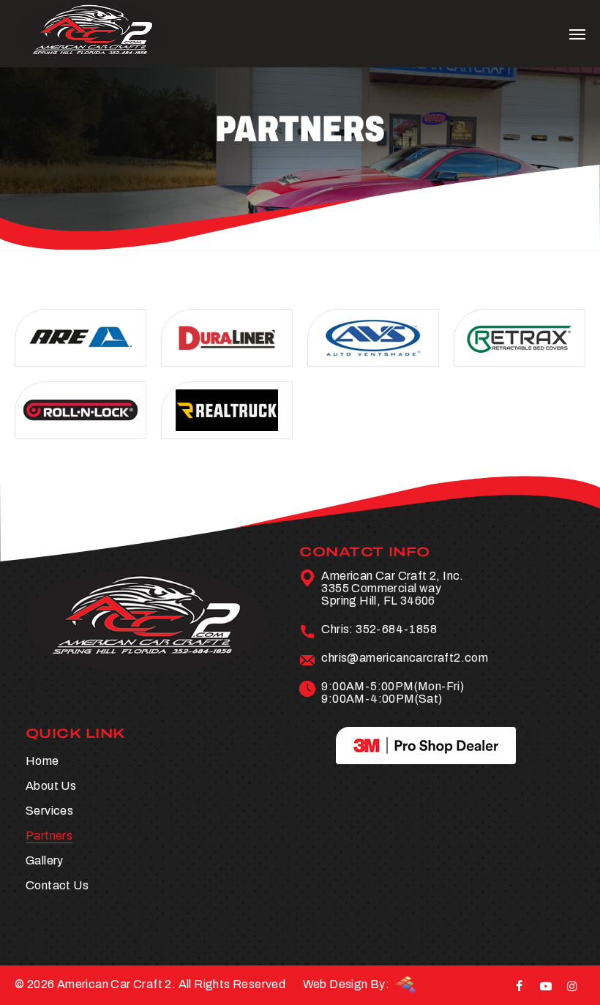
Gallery (45, 860)
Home (42, 761)
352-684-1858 (396, 629)
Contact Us (57, 885)
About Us (51, 786)
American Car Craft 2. (116, 984)
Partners (49, 835)
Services (49, 810)
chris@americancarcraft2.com (404, 657)
